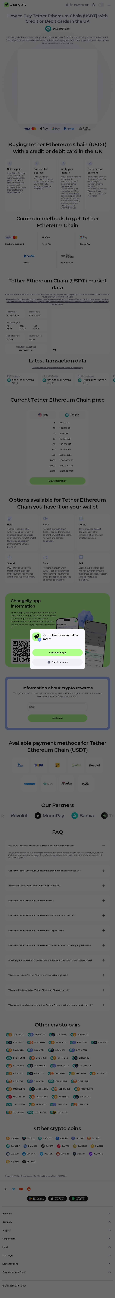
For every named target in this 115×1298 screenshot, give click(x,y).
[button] (57, 652)
